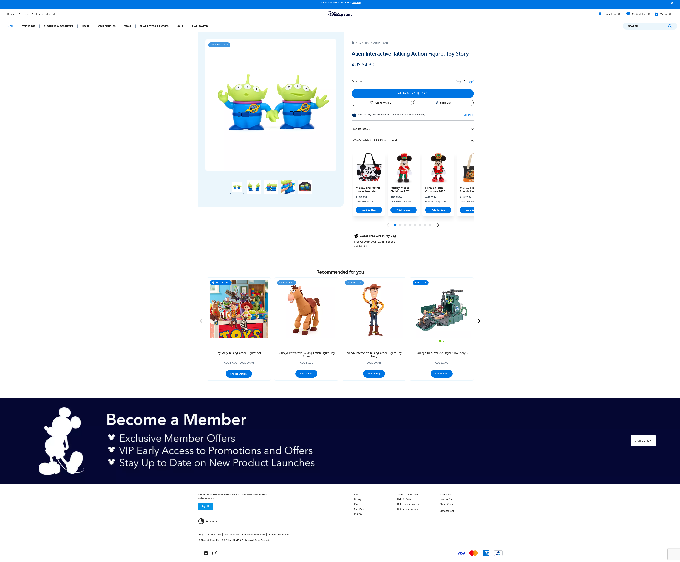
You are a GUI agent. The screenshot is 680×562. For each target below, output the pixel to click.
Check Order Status (46, 14)
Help (26, 14)
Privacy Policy (232, 534)
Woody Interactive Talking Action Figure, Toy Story (374, 354)
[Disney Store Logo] (340, 14)
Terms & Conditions (407, 494)
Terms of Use (214, 534)
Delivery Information (408, 504)
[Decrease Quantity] (458, 82)
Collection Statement (253, 534)
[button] (671, 4)
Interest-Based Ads (278, 534)
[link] (387, 225)
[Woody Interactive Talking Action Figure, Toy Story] (374, 309)
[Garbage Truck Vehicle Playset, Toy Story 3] (442, 309)
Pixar (356, 504)
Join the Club (447, 499)
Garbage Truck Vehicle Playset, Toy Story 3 (442, 353)
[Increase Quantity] (471, 82)
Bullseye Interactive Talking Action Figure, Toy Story (306, 354)
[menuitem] (9, 26)
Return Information (407, 508)
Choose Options (239, 373)
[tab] (413, 129)
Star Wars (359, 508)
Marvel (358, 513)
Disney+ (11, 14)
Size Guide (445, 494)
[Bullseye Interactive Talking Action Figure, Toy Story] (306, 309)
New (356, 494)
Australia (211, 521)
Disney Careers (447, 504)
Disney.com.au (447, 510)
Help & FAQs (404, 499)
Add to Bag (369, 209)
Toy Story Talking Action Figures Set (238, 353)
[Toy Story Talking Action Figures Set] (239, 309)
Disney (357, 499)
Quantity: (357, 81)
